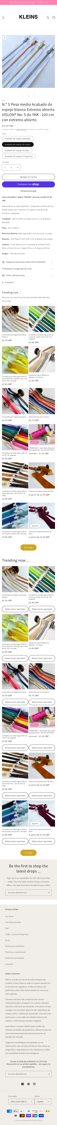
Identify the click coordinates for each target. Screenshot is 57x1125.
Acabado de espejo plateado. (18, 138)
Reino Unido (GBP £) (19, 1101)
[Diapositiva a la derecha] (34, 96)
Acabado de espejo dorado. (17, 150)
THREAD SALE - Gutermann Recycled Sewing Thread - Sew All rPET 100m (42, 449)
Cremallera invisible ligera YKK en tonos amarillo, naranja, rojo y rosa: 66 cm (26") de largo (15, 379)
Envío (7, 940)
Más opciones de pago (28, 191)
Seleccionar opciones (15, 609)
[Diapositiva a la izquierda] (23, 96)
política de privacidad (14, 958)
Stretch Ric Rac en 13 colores (39, 417)
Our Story (9, 916)
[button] (3, 18)
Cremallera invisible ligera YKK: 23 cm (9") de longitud (14, 454)
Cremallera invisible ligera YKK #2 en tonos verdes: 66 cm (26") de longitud (41, 337)
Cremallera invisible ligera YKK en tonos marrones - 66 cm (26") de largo (14, 493)
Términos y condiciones (15, 952)
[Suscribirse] (49, 893)
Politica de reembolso (14, 946)
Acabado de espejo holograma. (19, 156)
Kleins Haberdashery (24, 1120)
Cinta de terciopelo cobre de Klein (41, 491)
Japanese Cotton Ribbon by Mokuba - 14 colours (39, 376)
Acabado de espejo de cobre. (18, 144)
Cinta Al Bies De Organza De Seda (14, 417)
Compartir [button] (9, 282)
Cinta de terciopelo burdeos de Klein (40, 533)
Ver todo (28, 547)
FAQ (7, 928)
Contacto (9, 964)
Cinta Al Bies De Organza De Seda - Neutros (14, 336)
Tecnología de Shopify (36, 1120)
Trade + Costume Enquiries (16, 934)
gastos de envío (21, 129)
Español (40, 1101)
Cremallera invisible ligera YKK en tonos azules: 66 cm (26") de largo (14, 533)
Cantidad (5, 162)
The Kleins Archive (13, 922)
